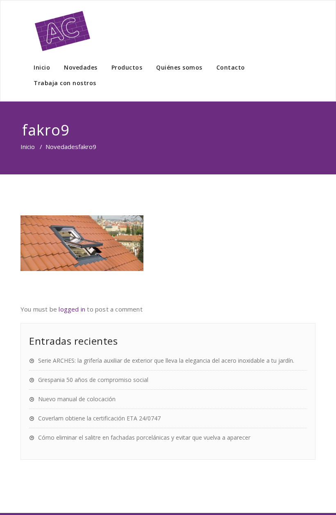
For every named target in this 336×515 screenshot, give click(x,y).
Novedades (81, 67)
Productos (127, 67)
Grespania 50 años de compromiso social (93, 380)
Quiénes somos (179, 67)
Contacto (230, 67)
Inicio (42, 67)
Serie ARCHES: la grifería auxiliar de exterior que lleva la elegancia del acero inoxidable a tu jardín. (166, 360)
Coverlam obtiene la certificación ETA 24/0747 (99, 418)
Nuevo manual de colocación (77, 399)
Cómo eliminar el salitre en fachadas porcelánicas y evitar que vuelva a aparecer (144, 437)
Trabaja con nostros (65, 83)
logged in (72, 309)
